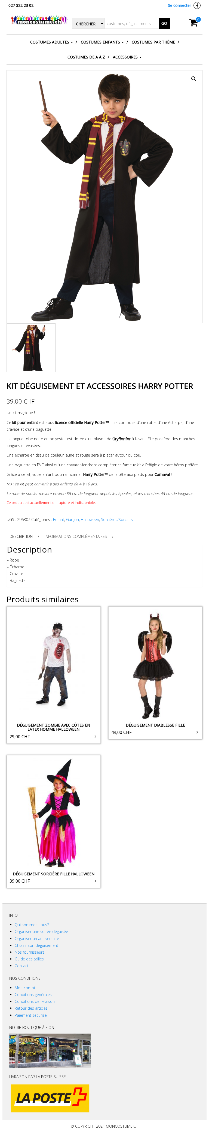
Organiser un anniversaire (37, 938)
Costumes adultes (50, 42)
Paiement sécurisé (31, 1015)
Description (21, 536)
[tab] (24, 536)
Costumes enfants (101, 42)
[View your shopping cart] (193, 24)
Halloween (90, 519)
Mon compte (26, 987)
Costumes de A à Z (86, 57)
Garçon (72, 519)
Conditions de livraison (35, 1001)
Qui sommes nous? (32, 924)
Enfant (58, 519)
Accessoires (126, 57)
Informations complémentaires (76, 536)
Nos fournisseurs (29, 952)
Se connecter (179, 5)
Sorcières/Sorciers (117, 519)
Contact (22, 965)
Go (164, 23)
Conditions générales (33, 994)
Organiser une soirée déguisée (41, 931)
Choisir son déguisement (36, 945)
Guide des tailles (29, 959)
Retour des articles (31, 1008)
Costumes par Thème (153, 42)
